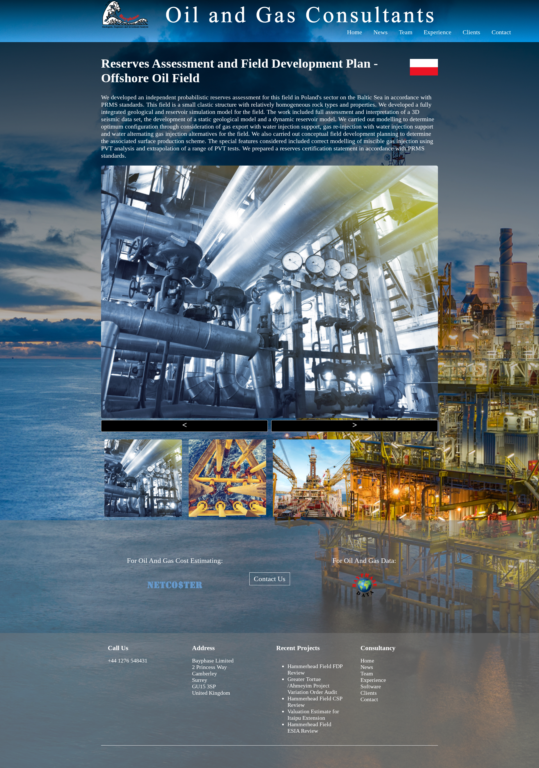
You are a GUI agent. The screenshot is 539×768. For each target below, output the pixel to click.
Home (354, 32)
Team (405, 32)
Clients (471, 32)
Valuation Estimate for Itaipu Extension (313, 714)
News (380, 32)
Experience (437, 32)
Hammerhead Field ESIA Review (309, 727)
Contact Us (270, 579)
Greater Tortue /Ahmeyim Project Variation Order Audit (312, 685)
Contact (501, 32)
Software (370, 686)
